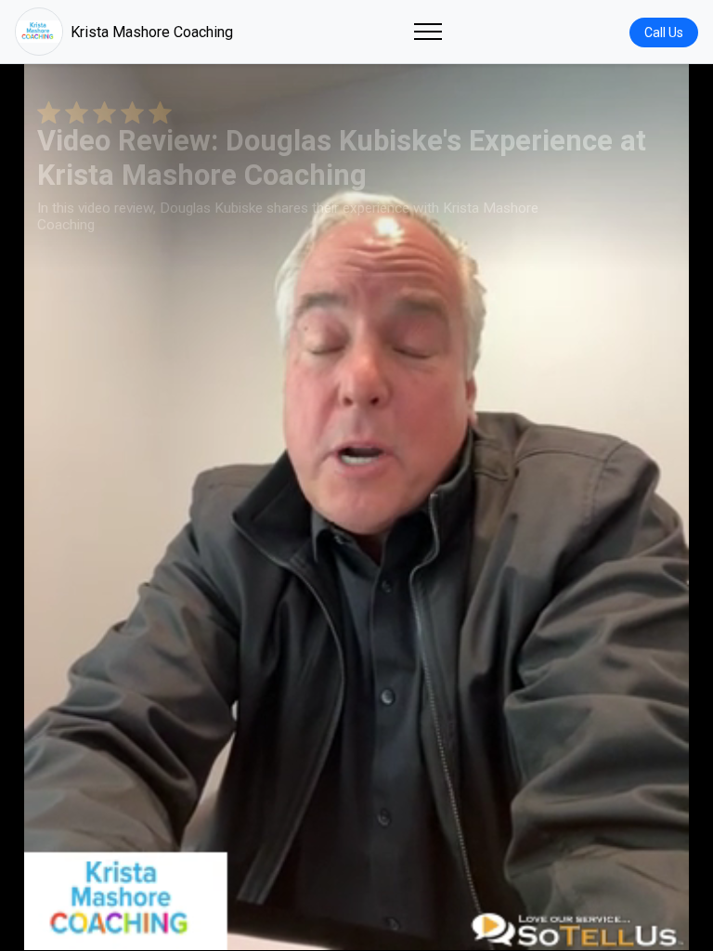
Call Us (663, 32)
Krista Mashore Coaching (152, 32)
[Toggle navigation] (427, 31)
